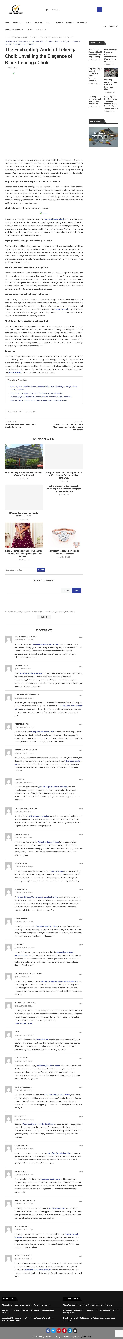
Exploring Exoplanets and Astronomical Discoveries (95, 100)
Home (7, 23)
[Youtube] (58, 1330)
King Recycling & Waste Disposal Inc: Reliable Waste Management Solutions (95, 74)
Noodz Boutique (21, 1226)
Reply (81, 637)
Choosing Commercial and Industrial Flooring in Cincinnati (110, 84)
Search (99, 9)
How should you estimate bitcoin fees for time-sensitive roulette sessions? (41, 396)
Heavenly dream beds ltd (25, 1200)
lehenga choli (30, 412)
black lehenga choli (14, 412)
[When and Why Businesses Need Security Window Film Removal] (24, 456)
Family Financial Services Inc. (27, 695)
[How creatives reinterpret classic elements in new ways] (64, 535)
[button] (91, 137)
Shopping (81, 23)
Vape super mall (21, 918)
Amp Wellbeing (21, 1058)
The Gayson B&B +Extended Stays (28, 974)
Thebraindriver (21, 666)
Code (76, 590)
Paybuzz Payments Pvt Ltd (26, 636)
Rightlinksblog (85, 1336)
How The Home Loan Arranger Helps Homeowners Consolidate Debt (39, 400)
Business (17, 23)
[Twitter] (53, 1330)
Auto (28, 23)
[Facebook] (48, 1330)
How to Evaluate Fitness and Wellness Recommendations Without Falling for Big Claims (111, 55)
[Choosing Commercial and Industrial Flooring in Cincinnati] (111, 72)
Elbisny (18, 1032)
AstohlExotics (21, 1171)
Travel (58, 23)
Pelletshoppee (21, 1145)
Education (38, 23)
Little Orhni (20, 779)
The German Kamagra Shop (26, 750)
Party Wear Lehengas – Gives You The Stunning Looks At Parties (36, 393)
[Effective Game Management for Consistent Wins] (24, 497)
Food (48, 23)
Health (69, 23)
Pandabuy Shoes (22, 834)
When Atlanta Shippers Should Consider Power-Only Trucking (95, 53)
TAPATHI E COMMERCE (23, 1087)
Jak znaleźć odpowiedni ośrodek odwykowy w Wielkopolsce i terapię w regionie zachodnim (64, 489)
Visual (66, 590)
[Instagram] (75, 1330)
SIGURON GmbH (21, 889)
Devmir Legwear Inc (23, 1256)
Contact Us (41, 29)
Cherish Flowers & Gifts (25, 1003)
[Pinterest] (64, 1330)
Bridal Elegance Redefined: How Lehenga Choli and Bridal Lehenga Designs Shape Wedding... (23, 553)
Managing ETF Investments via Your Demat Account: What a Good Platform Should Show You (111, 102)
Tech (29, 29)
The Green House (21, 724)
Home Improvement (13, 29)
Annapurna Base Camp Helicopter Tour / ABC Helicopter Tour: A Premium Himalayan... (64, 475)
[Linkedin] (69, 1330)
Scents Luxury (21, 863)
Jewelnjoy (19, 944)
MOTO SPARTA (20, 1116)
